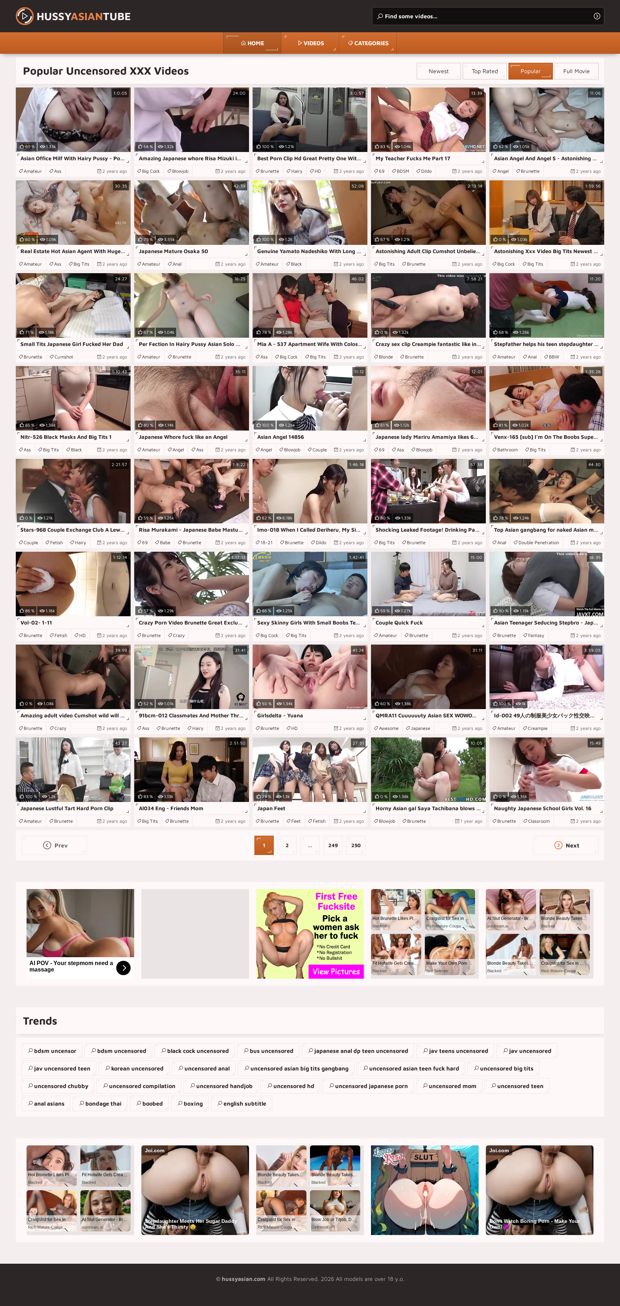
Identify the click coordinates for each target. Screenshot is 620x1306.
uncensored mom (452, 1086)
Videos (314, 43)
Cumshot (64, 357)
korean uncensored (137, 1068)
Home (256, 43)
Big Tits (81, 264)
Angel (503, 171)
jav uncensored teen (62, 1068)
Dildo (426, 171)
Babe (165, 542)
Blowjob (180, 171)
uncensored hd (293, 1086)
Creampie (538, 728)
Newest (439, 71)
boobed (152, 1103)
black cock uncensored (198, 1051)
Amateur (33, 171)
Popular (531, 71)
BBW (554, 357)
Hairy (296, 171)
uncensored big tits (507, 1068)
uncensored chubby (61, 1086)
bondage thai (103, 1103)
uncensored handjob (224, 1086)
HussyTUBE (84, 16)
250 (356, 845)
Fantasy (536, 635)
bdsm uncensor (55, 1051)
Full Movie (576, 71)
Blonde (386, 357)
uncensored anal (207, 1068)
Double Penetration (538, 542)
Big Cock (151, 171)
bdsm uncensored (121, 1051)
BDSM (403, 171)
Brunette (269, 171)
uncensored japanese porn (371, 1086)
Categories (371, 43)
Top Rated (485, 71)
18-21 (266, 542)
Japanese (420, 728)
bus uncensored (271, 1051)
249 (333, 845)
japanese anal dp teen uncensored (361, 1051)
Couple (320, 449)
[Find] (597, 16)
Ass (57, 171)
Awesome (389, 728)
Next (571, 845)
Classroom (539, 821)
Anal (177, 264)
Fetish (56, 542)
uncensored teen (520, 1086)
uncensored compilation (142, 1086)
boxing (193, 1103)
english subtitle (245, 1103)
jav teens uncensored (458, 1051)
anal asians (49, 1103)
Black (296, 264)
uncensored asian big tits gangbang (299, 1068)
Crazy (179, 635)
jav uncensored (530, 1051)
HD (318, 171)
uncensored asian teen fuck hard (414, 1068)
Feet (296, 821)
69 (382, 171)
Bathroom (507, 449)
